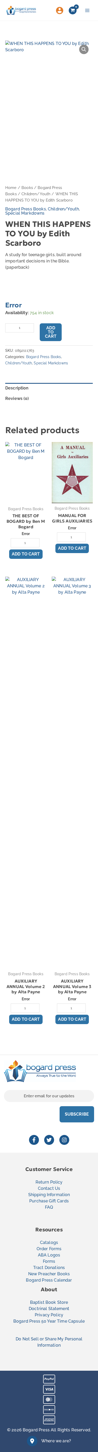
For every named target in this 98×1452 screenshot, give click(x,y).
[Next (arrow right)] (89, 726)
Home (11, 187)
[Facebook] (34, 1140)
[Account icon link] (60, 10)
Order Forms (49, 1248)
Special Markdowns (25, 213)
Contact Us (49, 1188)
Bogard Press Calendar (49, 1280)
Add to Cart (26, 554)
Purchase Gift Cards (49, 1200)
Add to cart (50, 332)
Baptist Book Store (49, 1302)
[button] (84, 49)
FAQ (49, 1207)
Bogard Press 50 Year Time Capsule (49, 1321)
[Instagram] (64, 1140)
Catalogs (49, 1242)
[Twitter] (49, 1140)
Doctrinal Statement (49, 1308)
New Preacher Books (49, 1273)
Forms (49, 1261)
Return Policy (49, 1182)
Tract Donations (49, 1267)
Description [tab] (17, 388)
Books (27, 187)
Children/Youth (35, 194)
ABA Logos (49, 1255)
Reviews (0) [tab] (17, 398)
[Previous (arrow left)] (9, 726)
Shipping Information (49, 1194)
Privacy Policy (49, 1314)
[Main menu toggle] (87, 10)
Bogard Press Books (25, 208)
